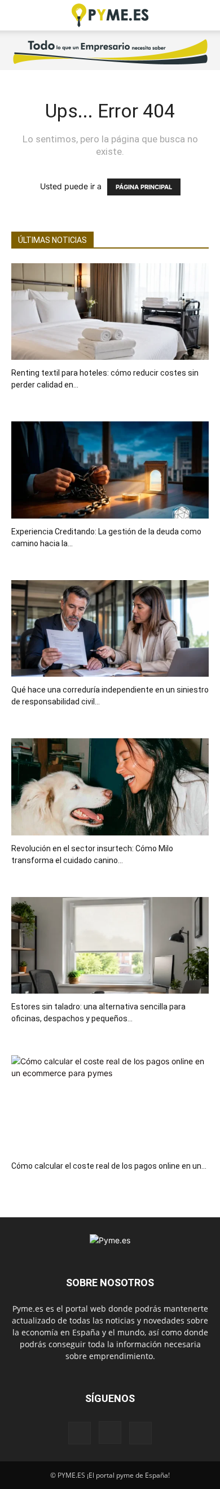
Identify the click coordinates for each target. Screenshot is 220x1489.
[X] (140, 1433)
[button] (19, 15)
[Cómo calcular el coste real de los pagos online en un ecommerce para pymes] (110, 1104)
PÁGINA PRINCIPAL (144, 187)
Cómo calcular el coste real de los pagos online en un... (108, 1165)
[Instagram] (110, 1432)
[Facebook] (79, 1433)
